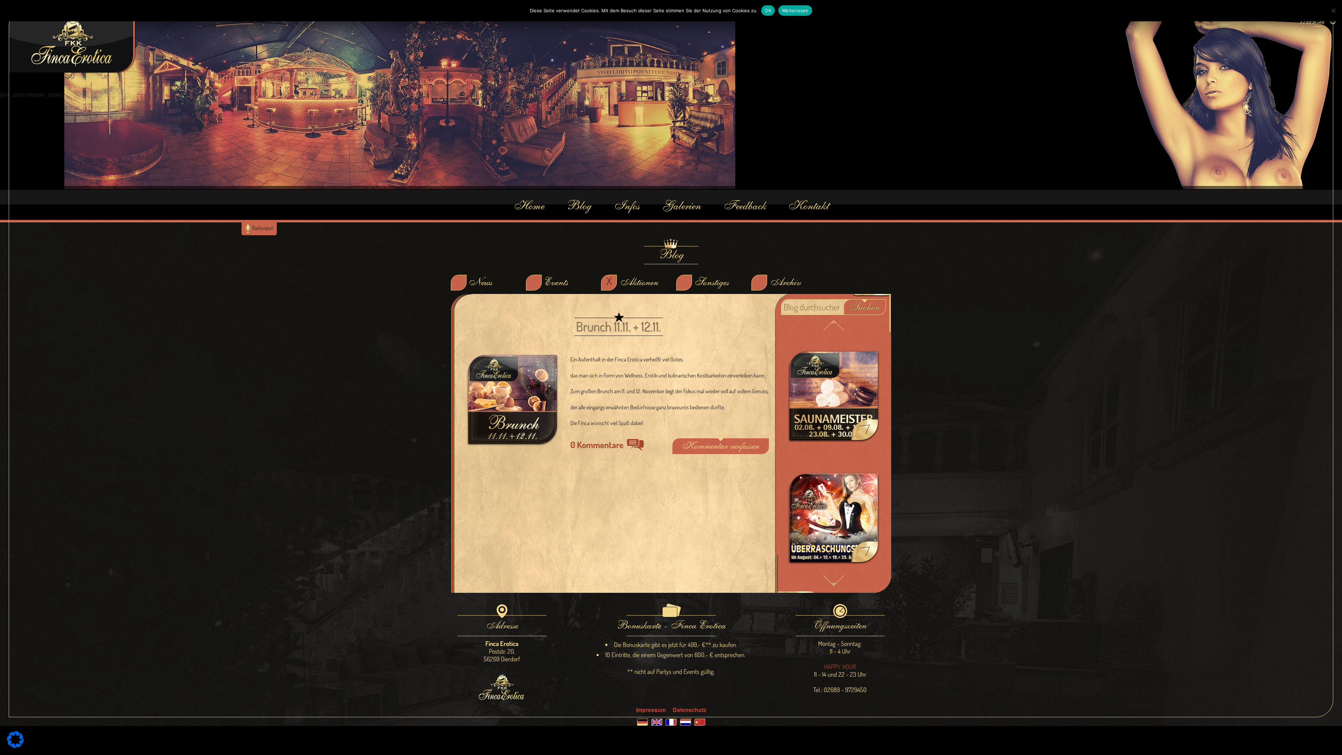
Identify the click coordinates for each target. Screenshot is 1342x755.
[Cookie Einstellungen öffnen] (15, 746)
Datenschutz (689, 710)
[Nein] (1333, 10)
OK (768, 10)
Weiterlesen (795, 10)
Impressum (651, 710)
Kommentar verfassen (720, 446)
